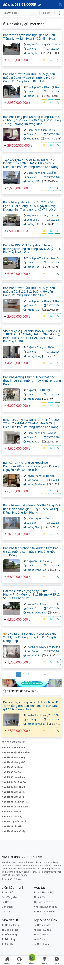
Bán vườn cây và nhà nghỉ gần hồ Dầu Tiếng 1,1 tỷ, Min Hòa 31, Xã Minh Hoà (29, 36)
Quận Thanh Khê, (36, 172)
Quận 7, (31, 518)
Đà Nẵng (51, 172)
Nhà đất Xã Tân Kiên (12, 826)
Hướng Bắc (32, 138)
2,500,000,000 (17, 730)
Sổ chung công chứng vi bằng (43, 219)
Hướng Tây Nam (35, 484)
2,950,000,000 (17, 102)
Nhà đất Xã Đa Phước (13, 767)
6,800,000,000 (17, 576)
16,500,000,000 (18, 534)
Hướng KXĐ (33, 96)
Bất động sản (9, 897)
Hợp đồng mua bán (37, 480)
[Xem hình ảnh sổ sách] (44, 59)
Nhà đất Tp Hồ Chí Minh (14, 747)
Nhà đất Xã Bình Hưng (13, 757)
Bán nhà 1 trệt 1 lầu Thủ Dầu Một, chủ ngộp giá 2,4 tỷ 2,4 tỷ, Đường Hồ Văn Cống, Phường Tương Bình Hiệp (29, 291)
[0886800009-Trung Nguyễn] (51, 730)
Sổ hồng (31, 719)
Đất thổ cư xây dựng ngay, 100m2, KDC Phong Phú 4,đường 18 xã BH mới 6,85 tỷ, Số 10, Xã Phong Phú (31, 594)
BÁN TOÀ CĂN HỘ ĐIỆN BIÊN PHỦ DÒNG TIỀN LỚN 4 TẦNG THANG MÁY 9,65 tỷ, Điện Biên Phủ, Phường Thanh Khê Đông (31, 423)
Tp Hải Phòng (9, 934)
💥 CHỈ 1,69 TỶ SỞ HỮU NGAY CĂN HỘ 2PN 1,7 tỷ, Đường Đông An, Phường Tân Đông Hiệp (30, 637)
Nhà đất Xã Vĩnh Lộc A (13, 791)
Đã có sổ (31, 48)
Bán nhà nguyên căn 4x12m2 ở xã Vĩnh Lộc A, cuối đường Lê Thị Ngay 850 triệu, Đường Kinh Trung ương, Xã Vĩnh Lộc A (30, 205)
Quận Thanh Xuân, (37, 130)
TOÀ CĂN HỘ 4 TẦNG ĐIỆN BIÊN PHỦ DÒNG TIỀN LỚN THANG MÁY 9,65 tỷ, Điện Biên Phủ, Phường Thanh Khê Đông (30, 163)
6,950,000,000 (17, 273)
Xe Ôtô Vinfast (42, 925)
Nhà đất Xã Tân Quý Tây (14, 782)
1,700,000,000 (17, 662)
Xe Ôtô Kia (39, 939)
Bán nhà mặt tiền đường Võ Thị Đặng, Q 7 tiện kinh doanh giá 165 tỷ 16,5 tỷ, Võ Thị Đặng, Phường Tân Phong (31, 508)
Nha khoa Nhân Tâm (45, 906)
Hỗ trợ (56, 963)
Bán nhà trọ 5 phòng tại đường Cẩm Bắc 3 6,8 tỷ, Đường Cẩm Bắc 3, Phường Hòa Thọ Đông (32, 551)
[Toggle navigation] (60, 4)
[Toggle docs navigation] (59, 13)
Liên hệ (6, 911)
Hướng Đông (33, 356)
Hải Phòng (49, 347)
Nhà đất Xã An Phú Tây (13, 831)
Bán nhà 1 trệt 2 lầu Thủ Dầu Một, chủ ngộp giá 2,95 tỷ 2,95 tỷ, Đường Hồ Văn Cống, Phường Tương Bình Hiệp (29, 77)
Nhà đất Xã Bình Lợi (12, 811)
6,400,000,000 (17, 491)
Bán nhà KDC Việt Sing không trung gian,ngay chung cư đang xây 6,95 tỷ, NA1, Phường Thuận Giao (32, 248)
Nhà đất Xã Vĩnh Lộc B (13, 796)
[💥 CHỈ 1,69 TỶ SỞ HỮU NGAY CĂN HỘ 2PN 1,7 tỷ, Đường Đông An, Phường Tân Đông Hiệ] (11, 651)
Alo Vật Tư (39, 897)
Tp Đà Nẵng (8, 939)
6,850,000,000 (17, 619)
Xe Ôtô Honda (42, 944)
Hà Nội (52, 130)
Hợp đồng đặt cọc (36, 651)
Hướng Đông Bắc (36, 570)
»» (45, 674)
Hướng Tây (32, 53)
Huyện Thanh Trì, (36, 475)
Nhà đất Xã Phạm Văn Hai (15, 801)
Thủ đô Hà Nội (10, 929)
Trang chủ (7, 963)
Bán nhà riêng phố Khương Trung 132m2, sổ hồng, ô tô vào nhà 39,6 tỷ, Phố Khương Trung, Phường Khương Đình (32, 120)
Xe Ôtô (19, 963)
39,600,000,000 (18, 145)
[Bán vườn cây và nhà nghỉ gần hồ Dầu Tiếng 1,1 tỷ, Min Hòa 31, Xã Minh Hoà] (11, 48)
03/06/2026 (53, 48)
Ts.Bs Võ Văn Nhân (44, 911)
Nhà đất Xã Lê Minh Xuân (15, 806)
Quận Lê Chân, (34, 347)
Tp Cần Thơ (8, 944)
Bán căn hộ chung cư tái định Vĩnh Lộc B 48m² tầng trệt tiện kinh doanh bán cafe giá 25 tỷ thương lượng (30, 705)
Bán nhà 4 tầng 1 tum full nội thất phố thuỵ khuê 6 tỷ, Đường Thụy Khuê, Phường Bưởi (32, 380)
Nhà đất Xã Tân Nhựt (13, 816)
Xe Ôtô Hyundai (42, 929)
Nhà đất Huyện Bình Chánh (16, 752)
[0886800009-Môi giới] (51, 59)
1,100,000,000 (17, 60)
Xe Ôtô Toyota (42, 934)
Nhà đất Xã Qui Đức (12, 772)
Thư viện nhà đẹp (43, 902)
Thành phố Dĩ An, (36, 646)
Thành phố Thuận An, (38, 258)
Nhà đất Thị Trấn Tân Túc (14, 821)
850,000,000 (16, 231)
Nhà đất (46, 12)
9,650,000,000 (17, 188)
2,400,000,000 (17, 316)
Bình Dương (54, 44)
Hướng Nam (33, 527)
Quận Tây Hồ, (34, 390)
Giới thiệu (7, 906)
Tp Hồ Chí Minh (44, 518)
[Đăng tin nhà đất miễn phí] (32, 958)
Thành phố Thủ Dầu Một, (40, 87)
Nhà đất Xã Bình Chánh (13, 786)
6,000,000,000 (17, 405)
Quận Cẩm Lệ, (34, 561)
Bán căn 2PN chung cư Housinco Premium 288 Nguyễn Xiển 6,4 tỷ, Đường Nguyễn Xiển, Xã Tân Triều (31, 466)
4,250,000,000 (17, 363)
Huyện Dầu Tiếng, (36, 44)
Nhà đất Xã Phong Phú (13, 762)
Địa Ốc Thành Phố (44, 892)
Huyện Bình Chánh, (37, 215)
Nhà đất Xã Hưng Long (13, 777)
